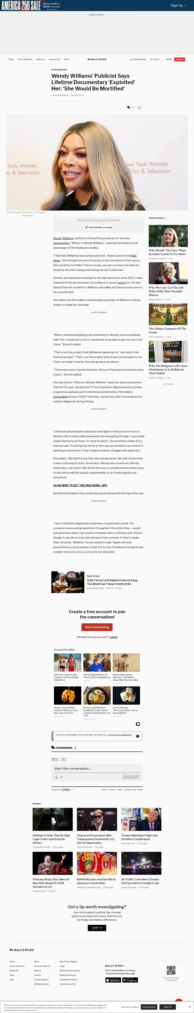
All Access (40, 59)
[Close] (190, 1007)
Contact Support (41, 979)
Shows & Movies (25, 59)
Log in (113, 637)
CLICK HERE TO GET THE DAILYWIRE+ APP (80, 485)
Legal (62, 966)
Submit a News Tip (68, 984)
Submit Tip (97, 928)
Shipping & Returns (68, 975)
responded (60, 396)
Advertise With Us (42, 966)
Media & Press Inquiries (70, 970)
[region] (97, 1007)
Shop (12, 975)
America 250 (54, 59)
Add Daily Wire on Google (101, 227)
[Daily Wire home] (97, 59)
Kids (12, 979)
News (11, 59)
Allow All (168, 1007)
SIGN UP (179, 59)
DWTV (67, 59)
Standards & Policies (69, 979)
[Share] (139, 107)
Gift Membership (41, 984)
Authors (37, 970)
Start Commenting (97, 627)
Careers (37, 975)
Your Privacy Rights (68, 961)
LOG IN (169, 59)
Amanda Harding (59, 95)
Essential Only (149, 1007)
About (36, 961)
